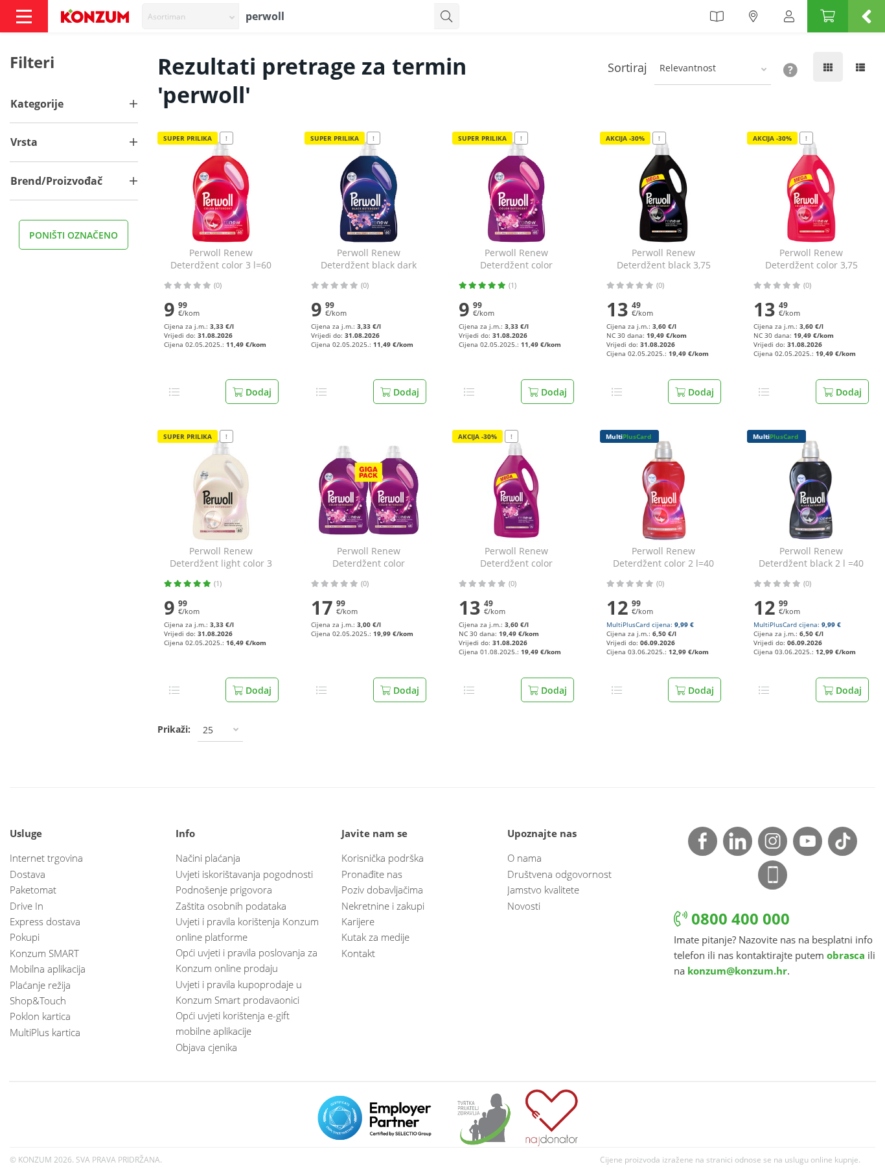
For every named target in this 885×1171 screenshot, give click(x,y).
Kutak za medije (375, 936)
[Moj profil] (789, 16)
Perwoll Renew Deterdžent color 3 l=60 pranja (220, 259)
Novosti (523, 905)
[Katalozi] (716, 16)
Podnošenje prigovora (224, 889)
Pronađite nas (371, 874)
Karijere (357, 921)
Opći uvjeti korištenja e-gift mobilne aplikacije (233, 1023)
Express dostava (45, 921)
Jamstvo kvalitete (543, 889)
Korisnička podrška (382, 857)
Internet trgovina (46, 857)
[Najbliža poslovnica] (753, 16)
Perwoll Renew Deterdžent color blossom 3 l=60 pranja (516, 259)
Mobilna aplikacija (48, 968)
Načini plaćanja (208, 857)
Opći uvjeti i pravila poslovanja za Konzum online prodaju (246, 960)
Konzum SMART (44, 953)
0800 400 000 (738, 918)
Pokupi (25, 936)
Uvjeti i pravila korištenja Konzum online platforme (247, 929)
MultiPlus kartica (45, 1032)
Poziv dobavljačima (382, 889)
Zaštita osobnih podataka (231, 905)
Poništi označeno (73, 235)
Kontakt (358, 953)
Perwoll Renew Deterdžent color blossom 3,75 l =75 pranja (516, 557)
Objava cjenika (206, 1047)
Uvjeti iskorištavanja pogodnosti (244, 874)
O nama (524, 857)
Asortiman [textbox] (166, 16)
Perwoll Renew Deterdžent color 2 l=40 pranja (663, 557)
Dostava (27, 874)
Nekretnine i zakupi (382, 905)
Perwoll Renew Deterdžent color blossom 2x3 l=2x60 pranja (369, 557)
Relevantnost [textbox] (688, 68)
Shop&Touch (38, 1000)
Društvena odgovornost (559, 874)
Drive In (26, 905)
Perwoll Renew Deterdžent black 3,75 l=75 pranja (664, 259)
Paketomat (33, 889)
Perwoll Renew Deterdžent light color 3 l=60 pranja (221, 557)
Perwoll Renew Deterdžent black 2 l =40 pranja (811, 557)
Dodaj (257, 392)
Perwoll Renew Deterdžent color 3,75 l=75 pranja (811, 259)
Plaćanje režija (40, 984)
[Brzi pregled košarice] (866, 16)
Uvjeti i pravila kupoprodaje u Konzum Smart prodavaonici (239, 992)
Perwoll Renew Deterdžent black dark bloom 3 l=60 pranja (369, 259)
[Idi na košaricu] (827, 16)
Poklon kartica (40, 1016)
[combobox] (190, 16)
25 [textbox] (208, 730)
